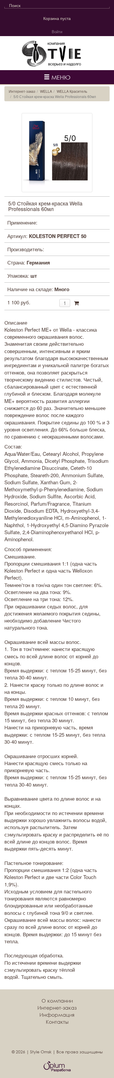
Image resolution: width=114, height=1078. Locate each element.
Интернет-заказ (22, 91)
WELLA (46, 91)
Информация (57, 1015)
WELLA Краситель (72, 91)
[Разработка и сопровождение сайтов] (57, 1066)
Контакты (57, 1022)
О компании (57, 1001)
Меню (60, 77)
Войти (57, 31)
